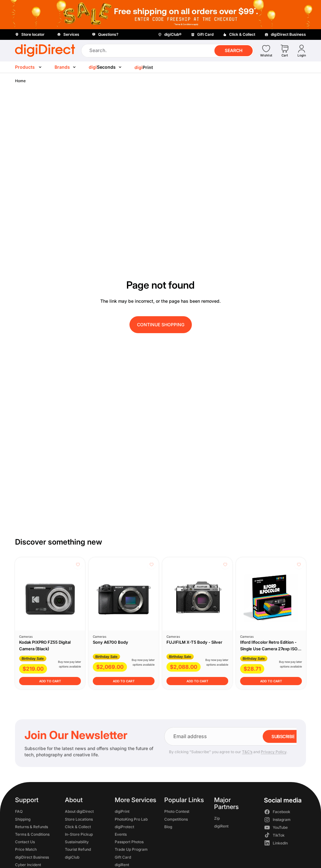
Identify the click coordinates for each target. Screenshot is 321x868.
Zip (217, 818)
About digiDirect (79, 811)
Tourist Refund (78, 849)
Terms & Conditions (32, 834)
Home (20, 80)
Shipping (22, 819)
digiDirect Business (32, 857)
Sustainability (77, 841)
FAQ (19, 811)
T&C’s (247, 751)
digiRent (122, 864)
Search (233, 50)
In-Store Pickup (79, 834)
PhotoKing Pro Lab (131, 819)
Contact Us (25, 841)
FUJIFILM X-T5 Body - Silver (194, 642)
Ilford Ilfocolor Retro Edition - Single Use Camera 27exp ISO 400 (268, 649)
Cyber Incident (28, 864)
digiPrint (122, 811)
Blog (168, 826)
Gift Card (123, 857)
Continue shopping (160, 324)
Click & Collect (78, 826)
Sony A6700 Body (110, 642)
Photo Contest (176, 811)
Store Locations (79, 819)
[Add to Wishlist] (77, 564)
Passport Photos (129, 841)
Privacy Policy (273, 751)
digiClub (72, 857)
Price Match (26, 849)
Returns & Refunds (31, 826)
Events (121, 834)
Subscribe (282, 736)
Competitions (176, 819)
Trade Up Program (131, 849)
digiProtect (124, 826)
